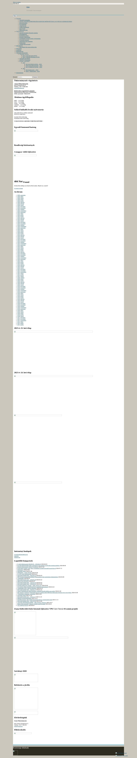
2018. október (20, 306)
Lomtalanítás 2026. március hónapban (26, 588)
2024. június (20, 230)
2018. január (20, 316)
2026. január (20, 205)
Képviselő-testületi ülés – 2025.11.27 (26, 597)
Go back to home (18, 188)
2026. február (20, 203)
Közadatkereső (23, 34)
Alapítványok (22, 25)
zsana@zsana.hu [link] (19, 88)
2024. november (21, 223)
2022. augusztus (21, 259)
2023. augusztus (21, 245)
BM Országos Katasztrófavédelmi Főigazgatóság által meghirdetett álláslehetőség (37, 577)
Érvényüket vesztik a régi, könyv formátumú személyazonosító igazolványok (36, 568)
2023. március (20, 252)
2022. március (20, 265)
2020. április (20, 280)
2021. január (20, 276)
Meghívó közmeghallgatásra (24, 598)
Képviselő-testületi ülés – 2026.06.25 (26, 575)
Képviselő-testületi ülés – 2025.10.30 (26, 601)
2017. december (21, 317)
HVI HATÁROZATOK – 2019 (34, 64)
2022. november (21, 255)
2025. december (21, 206)
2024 (24, 68)
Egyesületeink (22, 24)
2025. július (20, 213)
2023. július (20, 246)
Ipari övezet (22, 28)
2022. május (20, 262)
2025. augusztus (21, 212)
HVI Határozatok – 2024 (32, 70)
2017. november (21, 319)
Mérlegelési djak (23, 30)
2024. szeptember (21, 226)
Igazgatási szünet (21, 571)
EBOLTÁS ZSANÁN (23, 581)
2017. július (20, 322)
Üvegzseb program (24, 40)
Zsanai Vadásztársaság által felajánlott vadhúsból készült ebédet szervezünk (36, 591)
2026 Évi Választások (24, 60)
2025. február (20, 219)
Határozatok (22, 43)
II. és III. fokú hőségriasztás (24, 574)
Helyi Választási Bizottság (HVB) (31, 57)
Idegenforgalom (23, 23)
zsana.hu (16, 556)
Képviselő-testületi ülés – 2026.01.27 (26, 589)
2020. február (20, 283)
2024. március (20, 235)
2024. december (21, 222)
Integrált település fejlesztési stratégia (28, 33)
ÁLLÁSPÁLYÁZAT (22, 605)
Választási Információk (22, 53)
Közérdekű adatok (24, 35)
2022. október (20, 256)
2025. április (20, 216)
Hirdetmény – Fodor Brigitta (24, 572)
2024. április (20, 233)
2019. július (20, 293)
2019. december (21, 286)
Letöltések (18, 50)
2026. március (20, 202)
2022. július (20, 260)
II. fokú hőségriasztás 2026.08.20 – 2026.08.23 (29, 564)
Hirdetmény (20, 570)
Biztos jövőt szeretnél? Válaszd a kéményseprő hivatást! (31, 604)
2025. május (20, 215)
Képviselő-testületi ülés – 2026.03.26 (26, 584)
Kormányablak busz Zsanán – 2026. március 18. (29, 585)
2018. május (20, 313)
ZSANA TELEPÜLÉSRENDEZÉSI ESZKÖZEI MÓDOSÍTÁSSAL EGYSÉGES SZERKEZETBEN (45, 21)
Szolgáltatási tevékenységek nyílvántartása (30, 38)
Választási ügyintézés (24, 58)
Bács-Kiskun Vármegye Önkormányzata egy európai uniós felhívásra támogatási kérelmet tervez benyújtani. (44, 592)
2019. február (20, 300)
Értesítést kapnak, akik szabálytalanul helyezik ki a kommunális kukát (34, 599)
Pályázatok (19, 48)
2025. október (20, 209)
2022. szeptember (21, 257)
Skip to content (17, 2)
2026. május (20, 199)
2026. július (20, 196)
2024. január (20, 238)
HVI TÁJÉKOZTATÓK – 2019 (34, 67)
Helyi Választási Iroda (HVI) (30, 55)
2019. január (20, 302)
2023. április (20, 250)
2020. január (20, 285)
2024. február (20, 236)
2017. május (20, 323)
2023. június (20, 248)
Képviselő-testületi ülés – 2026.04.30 (26, 582)
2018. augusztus (21, 309)
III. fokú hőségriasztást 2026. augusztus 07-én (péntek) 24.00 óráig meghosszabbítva (38, 565)
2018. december (21, 303)
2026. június (20, 198)
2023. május (20, 249)
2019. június (20, 295)
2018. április (20, 314)
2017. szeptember (21, 320)
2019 (24, 63)
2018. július (20, 310)
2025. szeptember (21, 211)
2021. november (21, 270)
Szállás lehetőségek (24, 27)
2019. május (20, 296)
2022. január (20, 267)
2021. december (21, 269)
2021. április (20, 275)
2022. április (20, 263)
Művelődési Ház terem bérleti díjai (28, 47)
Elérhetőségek (19, 72)
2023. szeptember (21, 243)
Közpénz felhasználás (24, 37)
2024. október (20, 225)
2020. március (20, 282)
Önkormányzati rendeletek (26, 41)
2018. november (21, 304)
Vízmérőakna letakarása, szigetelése (26, 594)
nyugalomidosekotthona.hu (21, 554)
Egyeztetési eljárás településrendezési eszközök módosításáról (32, 587)
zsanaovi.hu (17, 557)
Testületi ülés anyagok (24, 44)
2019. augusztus (21, 292)
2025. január (20, 220)
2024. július (20, 229)
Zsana (27, 7)
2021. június (20, 273)
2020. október (20, 277)
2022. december (21, 253)
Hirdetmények (19, 51)
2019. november (21, 287)
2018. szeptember (21, 307)
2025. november (21, 208)
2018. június (20, 312)
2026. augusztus (21, 195)
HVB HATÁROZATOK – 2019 (34, 65)
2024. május (20, 232)
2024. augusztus (21, 228)
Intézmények (19, 45)
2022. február (20, 266)
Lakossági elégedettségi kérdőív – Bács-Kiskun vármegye (31, 602)
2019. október (20, 289)
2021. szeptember (21, 272)
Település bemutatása (24, 20)
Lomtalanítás (20, 578)
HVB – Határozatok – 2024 (33, 71)
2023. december (21, 239)
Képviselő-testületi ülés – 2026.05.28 (26, 580)
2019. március (20, 299)
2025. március (20, 218)
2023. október (20, 242)
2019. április (20, 297)
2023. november (21, 240)
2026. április (20, 201)
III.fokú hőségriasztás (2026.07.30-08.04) (27, 567)
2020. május (20, 279)
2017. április (20, 324)
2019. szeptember (21, 290)
